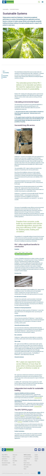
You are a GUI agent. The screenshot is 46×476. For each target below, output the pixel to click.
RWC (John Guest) (27, 464)
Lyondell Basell (27, 458)
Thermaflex (26, 466)
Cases (14, 456)
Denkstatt (20, 421)
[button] (23, 2)
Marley (25, 460)
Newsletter (15, 460)
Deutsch (36, 456)
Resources (15, 454)
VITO (38, 417)
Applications (4, 458)
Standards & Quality (6, 462)
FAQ (14, 462)
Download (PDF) (38, 397)
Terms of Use (26, 473)
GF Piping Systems (28, 456)
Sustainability (5, 9)
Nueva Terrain (27, 462)
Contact (14, 464)
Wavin (25, 468)
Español (36, 458)
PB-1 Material (5, 460)
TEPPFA (22, 415)
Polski (36, 460)
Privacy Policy (33, 473)
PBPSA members (27, 454)
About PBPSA (4, 454)
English (36, 454)
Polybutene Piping (5, 456)
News (14, 458)
